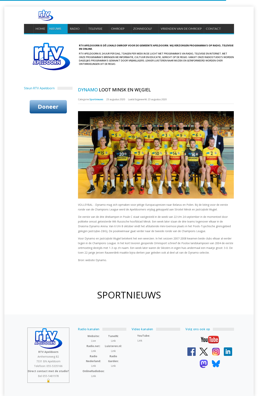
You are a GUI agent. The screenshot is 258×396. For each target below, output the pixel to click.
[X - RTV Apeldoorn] (203, 351)
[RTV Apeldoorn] (45, 15)
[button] (57, 28)
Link (113, 340)
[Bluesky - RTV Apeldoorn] (216, 363)
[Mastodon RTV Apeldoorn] (203, 363)
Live (93, 340)
